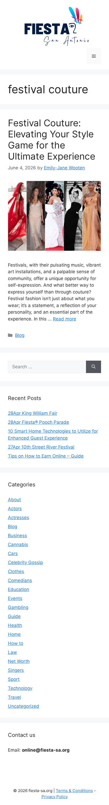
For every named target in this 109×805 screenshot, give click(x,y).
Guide (14, 616)
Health (15, 625)
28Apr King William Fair (32, 413)
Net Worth (19, 661)
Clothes (16, 571)
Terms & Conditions (74, 790)
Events (15, 598)
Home (14, 634)
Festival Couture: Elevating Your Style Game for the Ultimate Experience (51, 139)
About (14, 499)
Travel (14, 697)
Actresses (18, 517)
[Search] (93, 367)
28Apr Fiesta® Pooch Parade (38, 422)
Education (18, 589)
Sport (14, 679)
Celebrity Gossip (25, 562)
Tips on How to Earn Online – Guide (46, 456)
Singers (16, 670)
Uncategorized (23, 706)
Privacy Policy (55, 796)
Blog (19, 335)
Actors (15, 508)
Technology (20, 688)
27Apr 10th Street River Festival (41, 447)
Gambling (18, 607)
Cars (13, 553)
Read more (64, 319)
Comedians (20, 580)
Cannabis (18, 544)
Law (12, 652)
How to (15, 643)
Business (17, 535)
